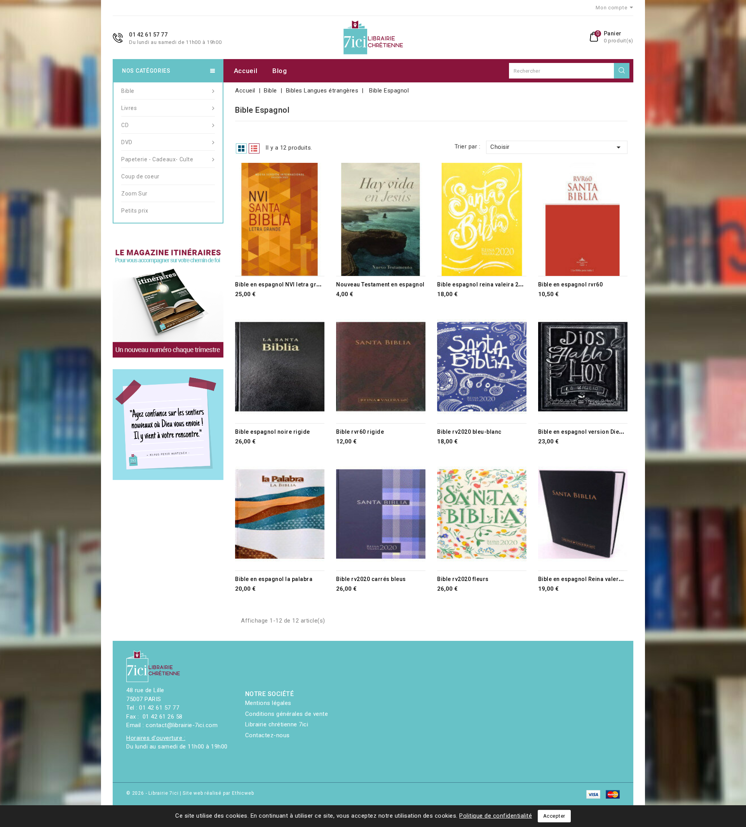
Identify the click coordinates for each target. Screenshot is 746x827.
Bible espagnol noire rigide (272, 432)
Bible (127, 91)
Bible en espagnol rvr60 (570, 284)
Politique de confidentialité (495, 815)
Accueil (246, 71)
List (254, 148)
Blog (279, 71)
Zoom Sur (134, 193)
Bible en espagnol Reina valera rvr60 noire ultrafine (608, 579)
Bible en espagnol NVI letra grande (282, 284)
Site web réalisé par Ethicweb (218, 793)
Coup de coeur (140, 176)
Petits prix (134, 211)
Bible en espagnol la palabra (273, 579)
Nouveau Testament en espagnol (380, 284)
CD (125, 125)
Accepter (554, 816)
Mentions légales (268, 703)
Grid (241, 148)
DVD (126, 142)
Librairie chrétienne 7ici (277, 724)
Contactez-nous (267, 735)
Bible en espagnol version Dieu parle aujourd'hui (604, 432)
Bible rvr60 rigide (360, 432)
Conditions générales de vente (286, 713)
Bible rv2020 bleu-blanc (469, 432)
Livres (129, 108)
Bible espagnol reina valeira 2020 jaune (491, 284)
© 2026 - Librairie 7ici (153, 793)
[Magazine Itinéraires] (168, 302)
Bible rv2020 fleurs (463, 579)
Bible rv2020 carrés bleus (371, 579)
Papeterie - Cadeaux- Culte (157, 159)
